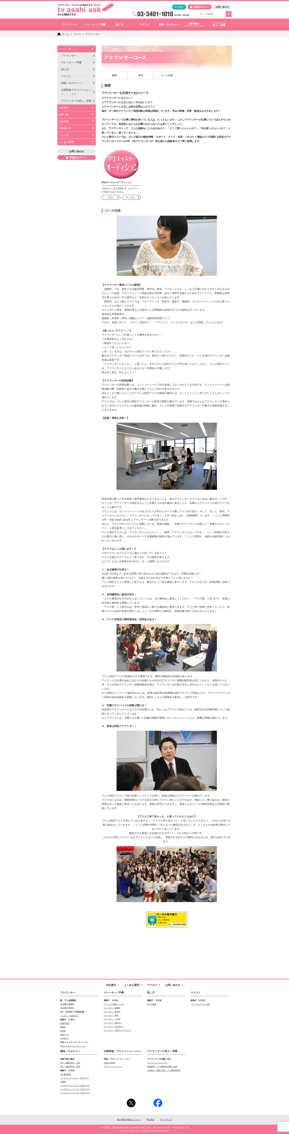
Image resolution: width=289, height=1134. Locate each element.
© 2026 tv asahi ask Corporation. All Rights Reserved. (144, 1131)
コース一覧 (65, 48)
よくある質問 (66, 141)
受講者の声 (65, 128)
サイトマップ (166, 1119)
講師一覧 (64, 114)
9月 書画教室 (65, 1074)
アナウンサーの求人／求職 (162, 1051)
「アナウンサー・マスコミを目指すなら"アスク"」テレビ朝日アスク (86, 9)
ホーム (65, 34)
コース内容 (166, 75)
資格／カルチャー (71, 83)
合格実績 (64, 121)
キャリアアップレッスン (157, 1063)
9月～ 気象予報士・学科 (70, 1063)
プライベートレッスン (113, 1067)
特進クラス (64, 1035)
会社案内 (64, 107)
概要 (114, 75)
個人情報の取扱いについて (129, 1119)
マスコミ (66, 76)
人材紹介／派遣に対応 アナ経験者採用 (163, 1070)
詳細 (110, 197)
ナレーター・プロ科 (112, 1019)
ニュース (64, 135)
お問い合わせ (222, 7)
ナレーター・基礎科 (112, 1008)
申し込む (131, 197)
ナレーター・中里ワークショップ (117, 1030)
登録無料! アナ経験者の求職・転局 (162, 1067)
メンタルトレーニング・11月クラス (75, 1089)
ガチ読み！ (64, 1038)
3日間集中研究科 (67, 1008)
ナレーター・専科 (111, 1015)
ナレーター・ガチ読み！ (114, 1027)
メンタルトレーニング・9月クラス (74, 1078)
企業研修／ (76, 91)
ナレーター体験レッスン (114, 1004)
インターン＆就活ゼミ (69, 1016)
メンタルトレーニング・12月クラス (75, 1093)
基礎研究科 (64, 1023)
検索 (228, 14)
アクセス (179, 7)
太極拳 (63, 1082)
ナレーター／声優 (71, 62)
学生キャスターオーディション (73, 1046)
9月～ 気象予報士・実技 (70, 1067)
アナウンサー (68, 55)
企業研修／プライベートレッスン (122, 1051)
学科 (140, 75)
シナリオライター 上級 (200, 1004)
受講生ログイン (201, 7)
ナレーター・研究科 (112, 1012)
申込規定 (151, 1119)
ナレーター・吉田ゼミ (113, 1023)
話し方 (65, 69)
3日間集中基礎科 (67, 1004)
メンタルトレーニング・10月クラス (75, 1086)
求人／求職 (76, 100)
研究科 (63, 1031)
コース (77, 34)
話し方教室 (151, 1004)
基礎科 (63, 1027)
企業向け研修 (109, 1063)
